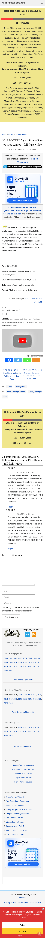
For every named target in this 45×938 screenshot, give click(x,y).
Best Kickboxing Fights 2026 (23, 712)
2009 (10, 662)
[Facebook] (9, 360)
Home (4, 134)
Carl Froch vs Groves (14, 818)
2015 (39, 662)
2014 (34, 662)
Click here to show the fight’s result (20, 290)
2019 (20, 666)
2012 (25, 662)
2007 (39, 658)
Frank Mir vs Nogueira (23, 782)
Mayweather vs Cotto (23, 778)
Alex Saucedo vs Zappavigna (17, 801)
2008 (6, 662)
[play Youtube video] (22, 340)
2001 (10, 658)
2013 (30, 662)
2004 (25, 658)
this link (40, 322)
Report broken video (34, 356)
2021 (30, 666)
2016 (6, 666)
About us (22, 898)
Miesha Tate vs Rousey (15, 822)
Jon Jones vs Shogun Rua (16, 830)
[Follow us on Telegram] (28, 636)
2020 (25, 666)
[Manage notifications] (39, 934)
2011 (20, 662)
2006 (34, 658)
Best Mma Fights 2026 (23, 746)
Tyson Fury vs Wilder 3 (15, 797)
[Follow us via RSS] (34, 636)
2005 (30, 658)
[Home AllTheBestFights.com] (12, 637)
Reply (10, 507)
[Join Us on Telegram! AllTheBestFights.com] (22, 168)
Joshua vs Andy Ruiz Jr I (15, 826)
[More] (36, 360)
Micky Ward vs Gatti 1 (15, 834)
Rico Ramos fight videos (15, 392)
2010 (15, 662)
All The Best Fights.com (13, 3)
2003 (20, 658)
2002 (15, 658)
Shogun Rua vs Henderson (23, 765)
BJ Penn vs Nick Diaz (23, 773)
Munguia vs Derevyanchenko (17, 814)
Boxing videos (20, 134)
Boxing (11, 134)
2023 (39, 666)
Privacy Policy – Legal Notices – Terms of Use (22, 902)
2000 (6, 658)
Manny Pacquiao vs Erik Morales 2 (19, 809)
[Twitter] (18, 360)
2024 (6, 671)
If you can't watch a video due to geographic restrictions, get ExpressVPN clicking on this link (22, 210)
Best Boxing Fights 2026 (23, 680)
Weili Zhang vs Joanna (15, 805)
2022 (34, 666)
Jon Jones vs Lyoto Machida (23, 769)
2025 (10, 671)
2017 (10, 666)
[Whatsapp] (27, 360)
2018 (15, 666)
